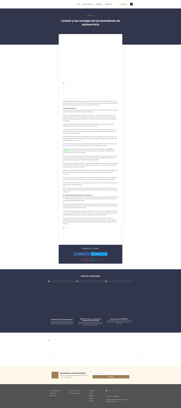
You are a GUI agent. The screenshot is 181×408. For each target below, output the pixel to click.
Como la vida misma (88, 4)
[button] (115, 4)
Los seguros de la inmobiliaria (119, 319)
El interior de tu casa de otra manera (62, 319)
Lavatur (88, 103)
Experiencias (99, 4)
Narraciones (108, 4)
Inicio (78, 4)
